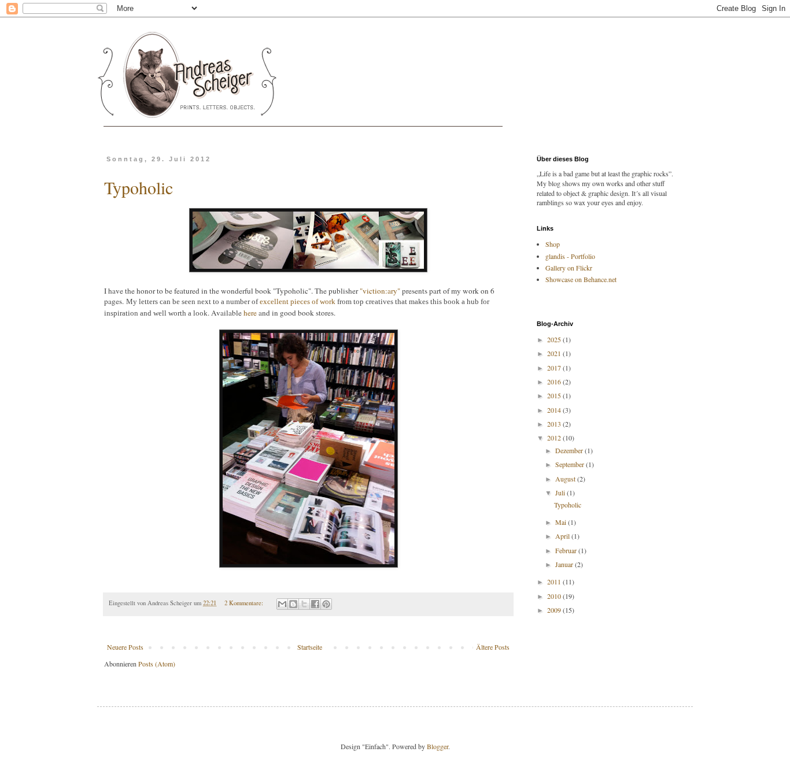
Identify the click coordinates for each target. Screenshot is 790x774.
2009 (555, 609)
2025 (555, 339)
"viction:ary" (380, 291)
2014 (555, 409)
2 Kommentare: (244, 603)
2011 (555, 581)
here (250, 313)
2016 (555, 381)
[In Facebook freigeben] (315, 604)
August (566, 478)
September (570, 464)
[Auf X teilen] (304, 604)
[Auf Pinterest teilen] (326, 604)
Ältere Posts (493, 646)
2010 (555, 596)
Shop (552, 244)
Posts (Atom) (156, 663)
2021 (555, 353)
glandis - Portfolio (570, 256)
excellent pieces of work (297, 301)
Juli (561, 492)
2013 (555, 423)
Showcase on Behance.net (581, 279)
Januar (565, 564)
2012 (555, 437)
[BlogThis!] (293, 604)
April (563, 535)
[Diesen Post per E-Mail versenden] (282, 604)
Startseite (309, 646)
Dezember (570, 450)
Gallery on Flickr (568, 267)
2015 (555, 395)
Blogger (437, 746)
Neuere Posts (125, 646)
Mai (561, 522)
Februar (566, 550)
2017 (555, 367)
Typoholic (138, 187)
